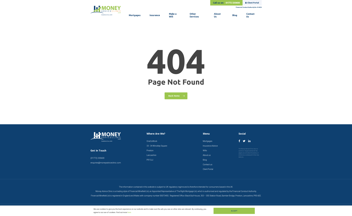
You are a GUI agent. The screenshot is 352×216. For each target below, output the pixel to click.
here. (129, 212)
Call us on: (226, 3)
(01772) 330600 (97, 158)
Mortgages (207, 141)
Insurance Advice (210, 146)
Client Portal (253, 3)
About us (207, 155)
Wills (205, 150)
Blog (205, 160)
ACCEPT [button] (234, 211)
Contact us (207, 164)
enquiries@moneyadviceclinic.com (105, 163)
